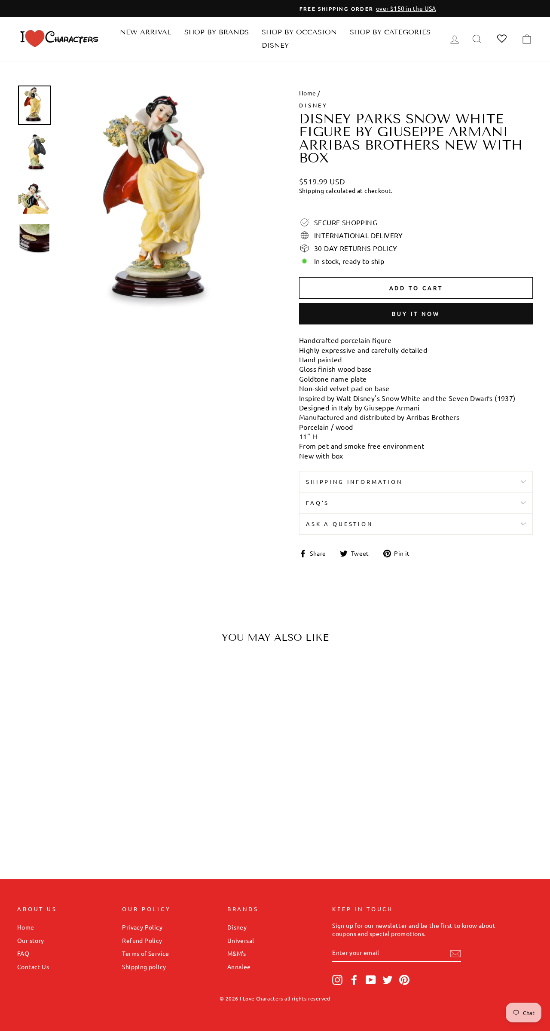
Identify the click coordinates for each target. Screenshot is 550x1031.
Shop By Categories (390, 32)
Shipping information (354, 481)
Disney (275, 45)
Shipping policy (144, 966)
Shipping (311, 190)
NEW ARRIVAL (145, 32)
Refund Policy (142, 940)
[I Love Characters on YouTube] (371, 980)
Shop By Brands (216, 32)
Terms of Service (145, 953)
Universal (240, 940)
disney (313, 105)
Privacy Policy (142, 927)
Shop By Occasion (299, 32)
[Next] (125, 733)
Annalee (239, 966)
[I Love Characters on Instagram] (337, 980)
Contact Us (33, 966)
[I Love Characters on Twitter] (387, 980)
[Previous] (31, 733)
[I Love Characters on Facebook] (354, 980)
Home (307, 93)
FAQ (23, 953)
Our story (30, 940)
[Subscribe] (455, 953)
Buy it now (416, 313)
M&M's (236, 953)
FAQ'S (317, 502)
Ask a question (339, 523)
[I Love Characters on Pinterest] (404, 980)
